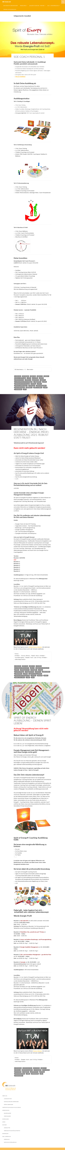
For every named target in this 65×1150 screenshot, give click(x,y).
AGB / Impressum (6, 1136)
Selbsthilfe (31, 385)
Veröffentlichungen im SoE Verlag (11, 1107)
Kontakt (4, 1124)
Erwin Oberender (8, 1104)
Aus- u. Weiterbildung (53, 5)
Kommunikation (29, 671)
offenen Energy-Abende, (35, 647)
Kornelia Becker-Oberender (11, 1101)
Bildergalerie (7, 1113)
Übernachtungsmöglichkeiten (12, 1130)
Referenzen (5, 1133)
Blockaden (36, 1068)
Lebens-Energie (46, 671)
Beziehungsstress (27, 1068)
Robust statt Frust (19, 677)
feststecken (18, 1071)
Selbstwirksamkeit (19, 387)
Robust (39, 383)
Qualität (33, 675)
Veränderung (18, 389)
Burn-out (39, 376)
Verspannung (35, 1073)
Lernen (44, 381)
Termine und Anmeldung (9, 9)
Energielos (28, 379)
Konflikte (38, 671)
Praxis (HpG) (23, 5)
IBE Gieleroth (6, 2)
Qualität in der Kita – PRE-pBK (36, 5)
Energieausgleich (19, 379)
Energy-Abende (37, 1051)
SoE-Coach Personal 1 (29, 57)
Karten (40, 669)
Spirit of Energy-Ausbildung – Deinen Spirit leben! (32, 721)
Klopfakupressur (19, 671)
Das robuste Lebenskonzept (10, 5)
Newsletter (7, 1127)
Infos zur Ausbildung (20, 76)
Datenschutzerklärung (10, 1142)
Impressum (7, 1139)
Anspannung (18, 1068)
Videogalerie (7, 1116)
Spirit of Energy (38, 387)
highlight (43, 379)
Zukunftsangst (19, 1075)
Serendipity (29, 387)
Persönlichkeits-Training (35, 673)
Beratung (33, 376)
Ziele (25, 389)
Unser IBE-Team (8, 1098)
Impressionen (5, 1110)
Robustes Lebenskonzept (21, 385)
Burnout (46, 376)
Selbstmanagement (41, 385)
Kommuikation (34, 1071)
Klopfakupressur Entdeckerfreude (23, 381)
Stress (45, 387)
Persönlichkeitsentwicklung (22, 383)
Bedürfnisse (25, 376)
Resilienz (33, 383)
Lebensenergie (37, 381)
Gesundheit (35, 379)
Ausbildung (18, 376)
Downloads (5, 1119)
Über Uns (4, 1095)
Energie (17, 669)
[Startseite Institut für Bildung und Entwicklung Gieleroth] (32, 1084)
